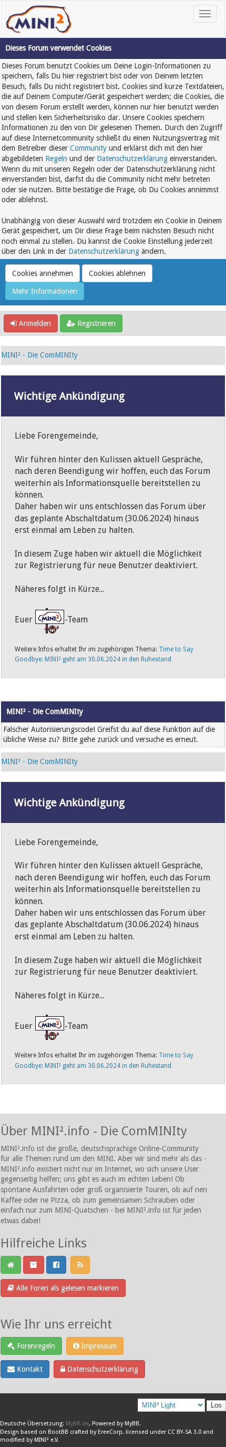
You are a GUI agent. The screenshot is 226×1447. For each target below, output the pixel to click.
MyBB (132, 1423)
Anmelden (34, 323)
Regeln (56, 158)
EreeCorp (110, 1432)
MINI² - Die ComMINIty (39, 355)
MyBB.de (77, 1423)
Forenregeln (35, 1346)
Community (88, 148)
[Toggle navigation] (205, 14)
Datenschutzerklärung (132, 158)
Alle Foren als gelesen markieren (66, 1288)
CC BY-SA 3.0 (184, 1432)
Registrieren (95, 323)
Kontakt (29, 1369)
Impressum (98, 1346)
